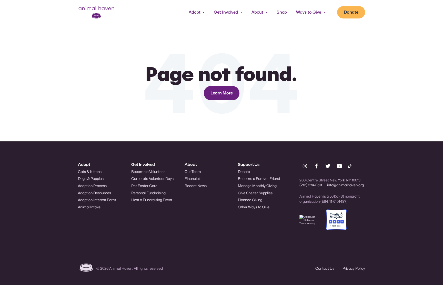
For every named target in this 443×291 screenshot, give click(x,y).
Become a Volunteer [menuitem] (148, 171)
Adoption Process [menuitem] (92, 185)
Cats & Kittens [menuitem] (90, 171)
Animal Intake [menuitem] (89, 207)
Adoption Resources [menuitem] (94, 193)
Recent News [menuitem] (196, 185)
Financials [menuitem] (193, 178)
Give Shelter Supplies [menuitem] (255, 193)
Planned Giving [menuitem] (250, 200)
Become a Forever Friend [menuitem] (259, 178)
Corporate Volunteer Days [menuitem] (152, 178)
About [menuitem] (191, 164)
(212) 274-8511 (310, 185)
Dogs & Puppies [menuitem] (91, 178)
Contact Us (324, 268)
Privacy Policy (354, 268)
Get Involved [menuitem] (143, 164)
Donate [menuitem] (244, 171)
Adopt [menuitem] (84, 164)
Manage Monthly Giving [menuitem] (257, 185)
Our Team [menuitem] (193, 171)
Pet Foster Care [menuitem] (144, 185)
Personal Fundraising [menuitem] (148, 193)
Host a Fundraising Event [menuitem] (151, 200)
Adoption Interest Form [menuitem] (97, 200)
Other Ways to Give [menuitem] (253, 207)
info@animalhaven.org (345, 185)
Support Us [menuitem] (248, 164)
